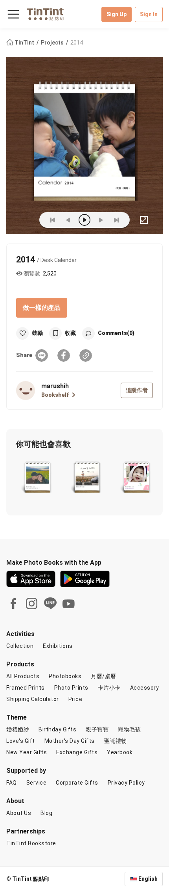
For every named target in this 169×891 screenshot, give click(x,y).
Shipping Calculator (32, 699)
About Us (18, 813)
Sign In (149, 14)
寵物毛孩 (129, 729)
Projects (53, 42)
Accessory (144, 688)
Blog (46, 813)
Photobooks (65, 676)
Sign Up (117, 14)
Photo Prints (71, 688)
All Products (22, 676)
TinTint (24, 42)
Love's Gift (20, 741)
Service (36, 782)
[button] (37, 478)
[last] (116, 220)
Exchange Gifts (76, 752)
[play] (84, 220)
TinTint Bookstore (31, 843)
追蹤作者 (137, 390)
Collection (19, 646)
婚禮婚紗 (17, 729)
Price (75, 699)
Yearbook (119, 752)
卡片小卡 (109, 688)
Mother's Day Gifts (69, 741)
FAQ (11, 782)
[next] (101, 220)
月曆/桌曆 (103, 676)
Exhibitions (58, 646)
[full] (144, 220)
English (148, 879)
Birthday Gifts (57, 729)
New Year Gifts (26, 752)
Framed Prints (25, 688)
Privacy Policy (126, 782)
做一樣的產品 (42, 307)
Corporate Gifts (77, 782)
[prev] (68, 220)
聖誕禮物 (115, 741)
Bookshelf (55, 395)
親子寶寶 (97, 729)
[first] (53, 220)
